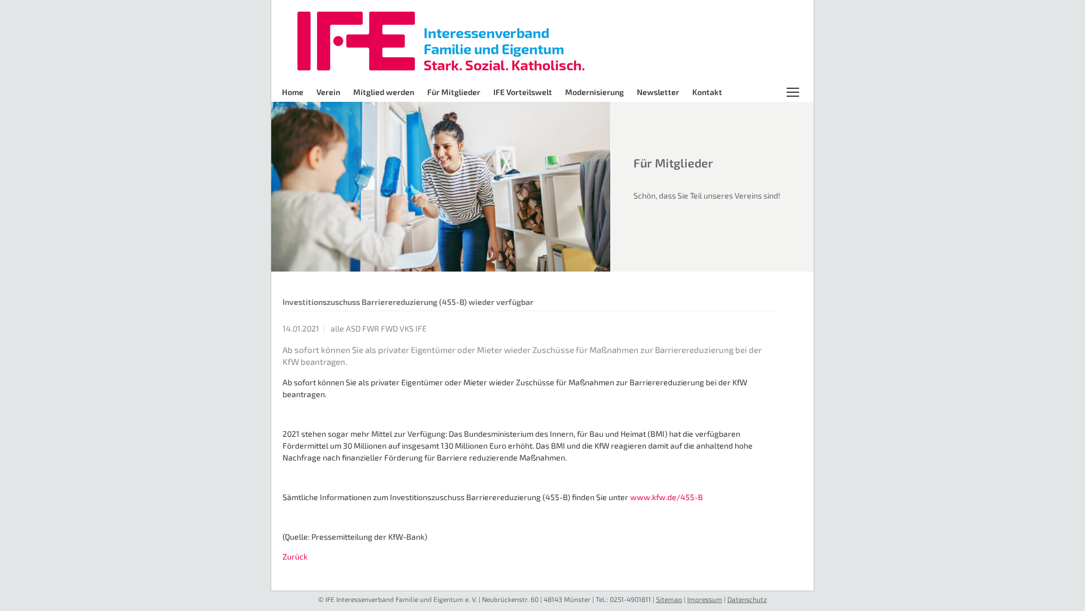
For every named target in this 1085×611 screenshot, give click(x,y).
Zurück (295, 556)
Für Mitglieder (453, 92)
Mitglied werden (383, 92)
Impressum (704, 599)
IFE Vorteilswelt (522, 92)
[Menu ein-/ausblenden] (798, 92)
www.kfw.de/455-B (666, 497)
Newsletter (658, 92)
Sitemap (669, 599)
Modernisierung (594, 92)
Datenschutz (747, 599)
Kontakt (707, 92)
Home (292, 92)
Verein (328, 92)
